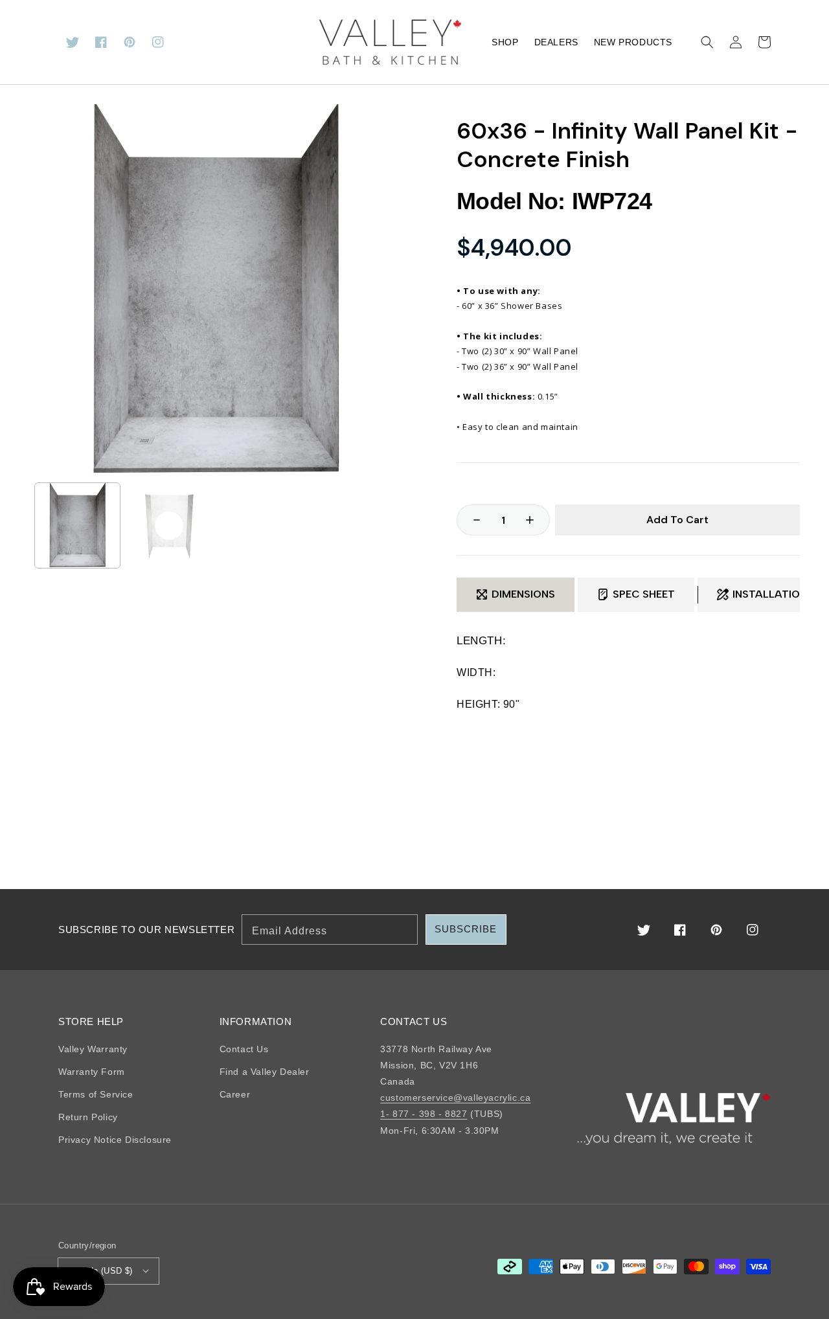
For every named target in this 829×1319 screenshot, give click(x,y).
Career (235, 1094)
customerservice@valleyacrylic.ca (455, 1097)
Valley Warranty (93, 1049)
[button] (707, 42)
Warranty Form (91, 1071)
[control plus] (536, 519)
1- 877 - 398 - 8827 (423, 1114)
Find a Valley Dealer (265, 1071)
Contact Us (244, 1049)
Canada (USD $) (100, 1271)
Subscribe (466, 928)
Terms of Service (95, 1094)
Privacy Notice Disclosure (115, 1139)
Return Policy (88, 1117)
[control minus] (470, 519)
